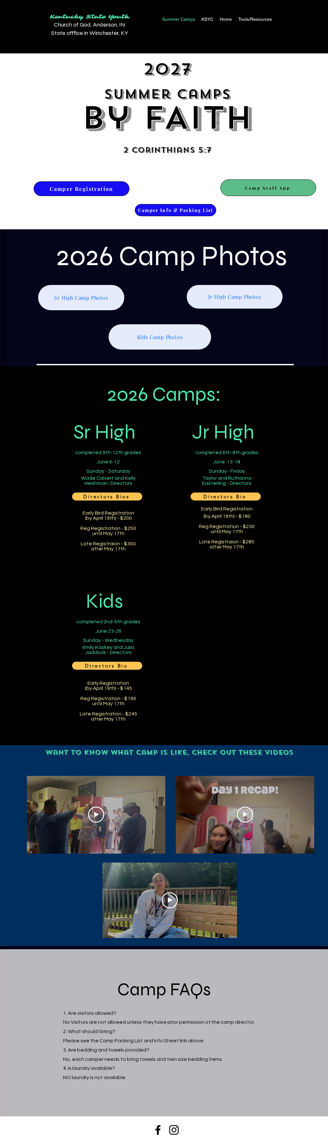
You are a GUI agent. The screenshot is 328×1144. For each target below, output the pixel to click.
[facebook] (158, 1130)
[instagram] (174, 1130)
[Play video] (96, 815)
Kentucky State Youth (89, 16)
